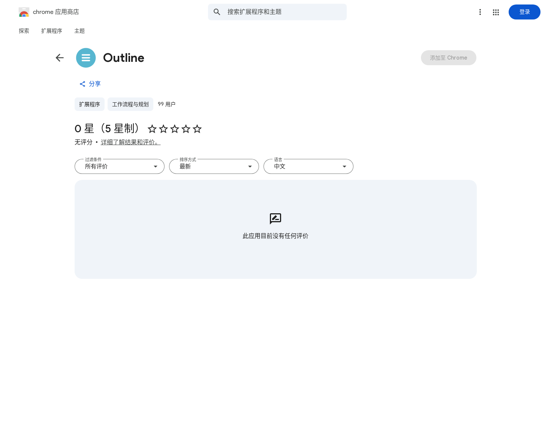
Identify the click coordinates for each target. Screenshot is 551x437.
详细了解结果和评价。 (131, 142)
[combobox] (287, 11)
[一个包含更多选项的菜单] (480, 11)
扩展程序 (89, 104)
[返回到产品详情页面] (60, 58)
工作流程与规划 (130, 104)
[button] (495, 12)
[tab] (24, 30)
